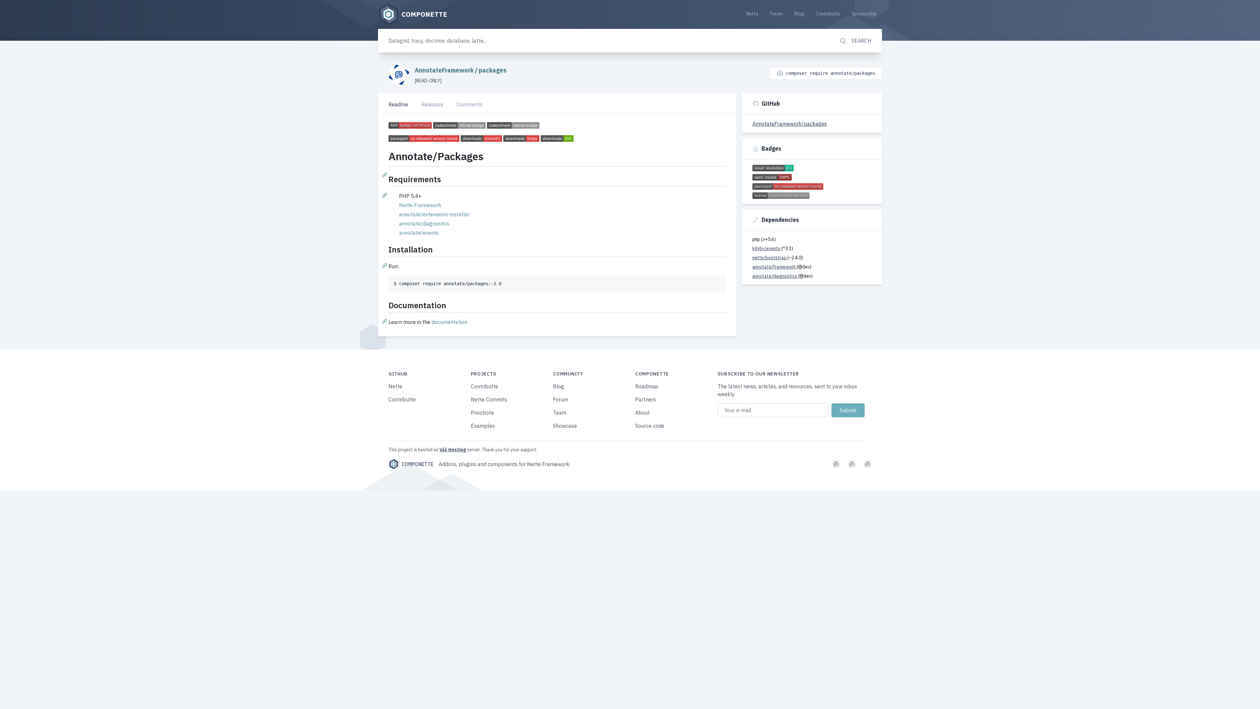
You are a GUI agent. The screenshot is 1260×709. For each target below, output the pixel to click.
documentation (449, 322)
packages (492, 70)
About (642, 412)
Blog (799, 14)
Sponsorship (864, 14)
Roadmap (646, 386)
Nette (752, 14)
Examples (483, 425)
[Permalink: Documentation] (385, 321)
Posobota (482, 412)
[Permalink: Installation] (385, 265)
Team (559, 412)
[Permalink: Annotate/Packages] (385, 175)
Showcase (565, 425)
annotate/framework (774, 267)
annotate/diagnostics (424, 223)
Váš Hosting (452, 450)
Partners (645, 399)
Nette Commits (489, 399)
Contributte (828, 14)
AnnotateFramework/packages (789, 123)
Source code (649, 425)
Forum (776, 14)
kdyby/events (766, 248)
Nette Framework (420, 205)
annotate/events (419, 232)
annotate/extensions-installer (434, 214)
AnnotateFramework (445, 70)
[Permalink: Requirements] (385, 195)
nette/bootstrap (770, 258)
